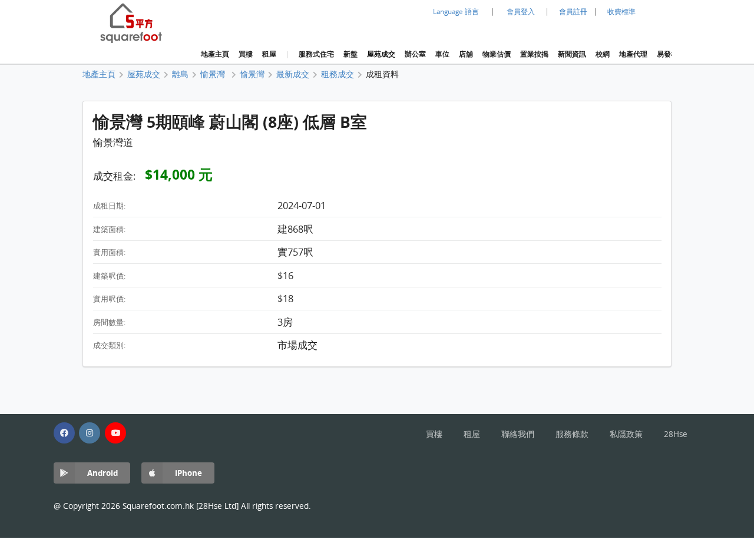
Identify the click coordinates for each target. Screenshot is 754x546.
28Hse (675, 434)
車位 (442, 54)
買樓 (246, 54)
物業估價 (496, 54)
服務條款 (571, 434)
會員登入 (521, 11)
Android (102, 472)
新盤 (350, 54)
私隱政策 (626, 434)
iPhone (188, 472)
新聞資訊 (572, 54)
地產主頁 (215, 54)
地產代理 (633, 54)
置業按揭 (534, 54)
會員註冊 (573, 11)
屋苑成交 (381, 54)
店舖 (466, 54)
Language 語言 (456, 11)
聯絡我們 (517, 434)
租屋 (269, 54)
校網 (603, 54)
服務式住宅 (316, 54)
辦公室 (415, 54)
